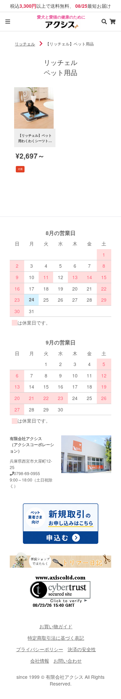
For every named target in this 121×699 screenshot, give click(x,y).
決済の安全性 (82, 649)
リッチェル (25, 43)
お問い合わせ (67, 660)
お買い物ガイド (55, 626)
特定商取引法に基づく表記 (56, 637)
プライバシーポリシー (39, 649)
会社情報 (39, 660)
